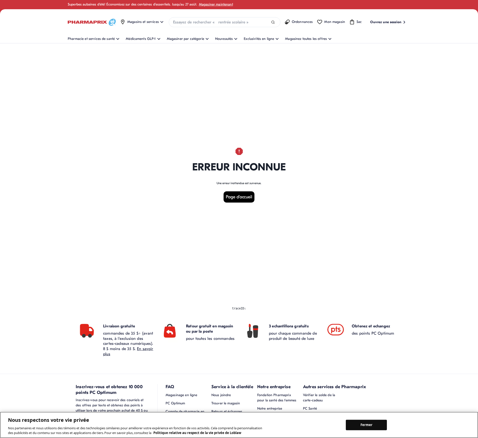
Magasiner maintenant (216, 4)
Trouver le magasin (225, 403)
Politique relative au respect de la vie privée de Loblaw (197, 433)
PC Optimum (175, 403)
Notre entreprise (269, 408)
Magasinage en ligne (181, 395)
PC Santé (310, 408)
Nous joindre (221, 395)
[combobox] (224, 22)
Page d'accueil (239, 197)
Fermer (366, 425)
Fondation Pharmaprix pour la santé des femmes (276, 397)
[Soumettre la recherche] (273, 22)
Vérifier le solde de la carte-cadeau (319, 397)
